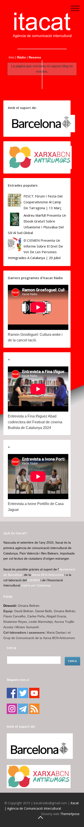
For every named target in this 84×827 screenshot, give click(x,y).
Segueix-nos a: (18, 679)
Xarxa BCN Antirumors (48, 575)
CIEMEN (34, 580)
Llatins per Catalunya (36, 585)
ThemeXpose (70, 814)
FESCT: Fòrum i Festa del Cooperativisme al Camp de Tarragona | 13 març (43, 202)
